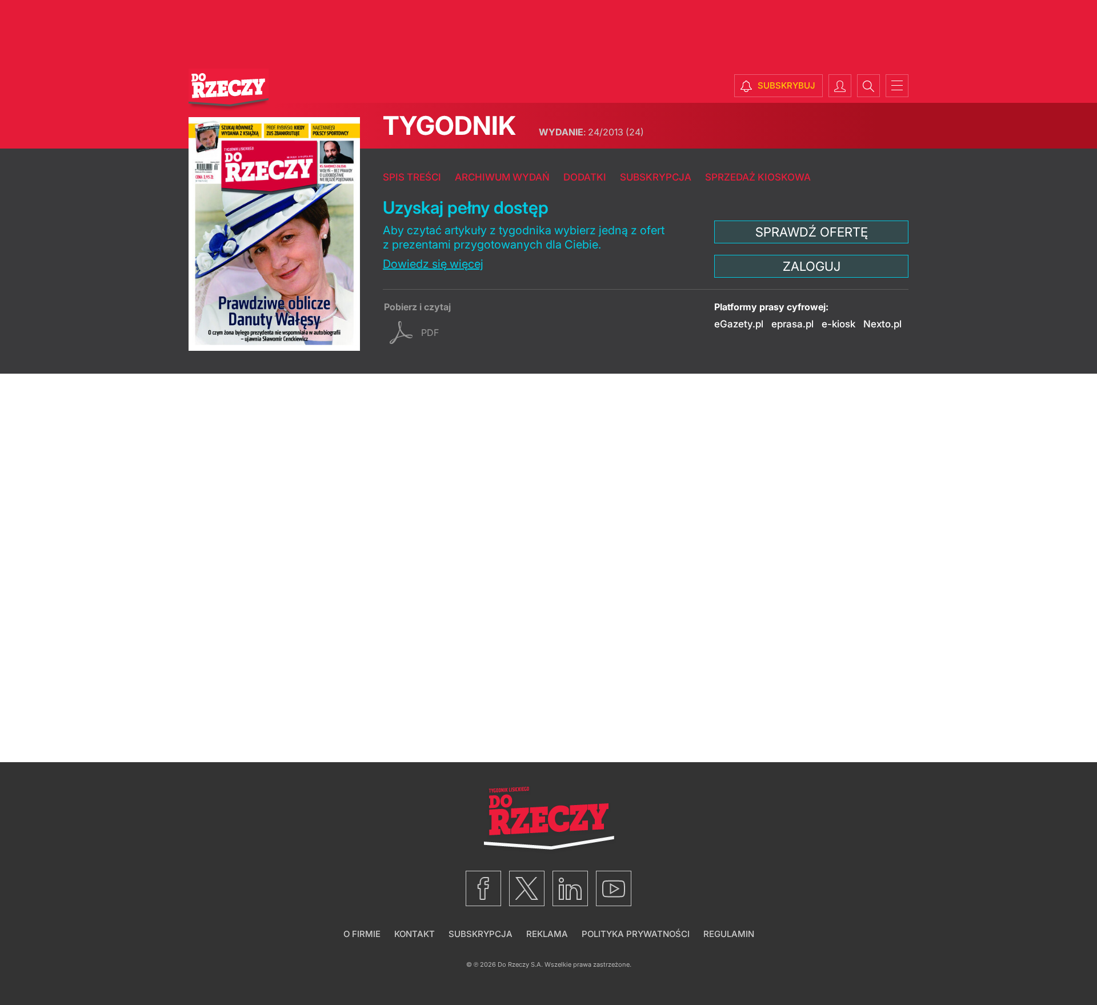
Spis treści (412, 177)
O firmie (362, 933)
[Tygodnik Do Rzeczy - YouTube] (613, 888)
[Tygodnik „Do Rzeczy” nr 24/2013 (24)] (274, 234)
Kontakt (414, 933)
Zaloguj (811, 266)
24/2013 (591, 132)
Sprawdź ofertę (811, 232)
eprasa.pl (792, 324)
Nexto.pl (882, 324)
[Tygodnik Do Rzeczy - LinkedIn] (570, 888)
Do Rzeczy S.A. (520, 964)
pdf (430, 332)
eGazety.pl (738, 324)
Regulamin (728, 933)
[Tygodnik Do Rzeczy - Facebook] (483, 888)
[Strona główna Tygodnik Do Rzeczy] (229, 90)
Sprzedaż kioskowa (758, 177)
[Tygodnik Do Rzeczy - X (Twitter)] (527, 888)
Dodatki (584, 177)
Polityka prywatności (636, 933)
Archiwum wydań (502, 177)
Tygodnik (449, 125)
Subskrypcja (655, 177)
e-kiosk (838, 324)
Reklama (547, 933)
